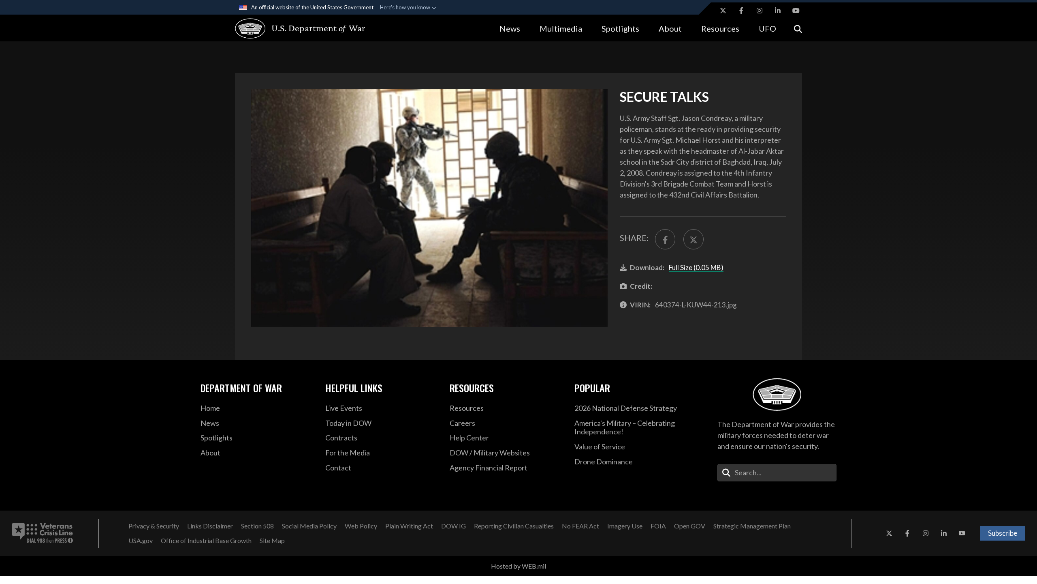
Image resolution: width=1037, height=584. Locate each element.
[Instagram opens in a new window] (759, 10)
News (509, 28)
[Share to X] (693, 239)
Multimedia (561, 28)
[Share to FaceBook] (665, 239)
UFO (767, 28)
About (670, 28)
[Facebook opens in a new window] (741, 10)
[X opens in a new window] (723, 10)
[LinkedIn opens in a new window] (778, 10)
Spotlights (620, 28)
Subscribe (1002, 533)
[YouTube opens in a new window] (796, 10)
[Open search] (798, 28)
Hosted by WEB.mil (518, 566)
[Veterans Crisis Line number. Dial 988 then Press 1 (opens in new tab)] (42, 533)
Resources (720, 28)
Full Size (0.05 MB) (696, 267)
